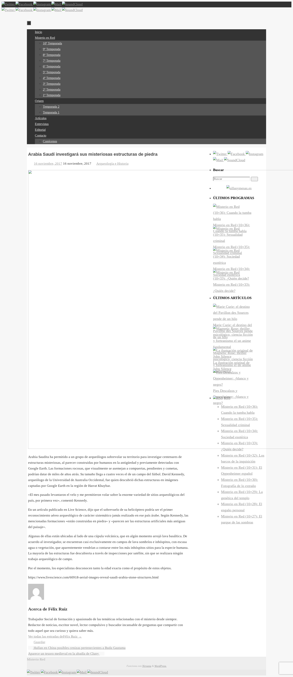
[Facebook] (24, 4)
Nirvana (146, 665)
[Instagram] (42, 4)
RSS (227, 398)
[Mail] (56, 4)
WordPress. (160, 665)
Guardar (39, 642)
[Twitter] (9, 4)
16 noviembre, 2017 (48, 163)
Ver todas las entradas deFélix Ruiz (55, 636)
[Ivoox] (72, 4)
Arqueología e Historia (112, 163)
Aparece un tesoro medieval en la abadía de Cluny (64, 653)
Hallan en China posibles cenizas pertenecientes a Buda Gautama (79, 648)
